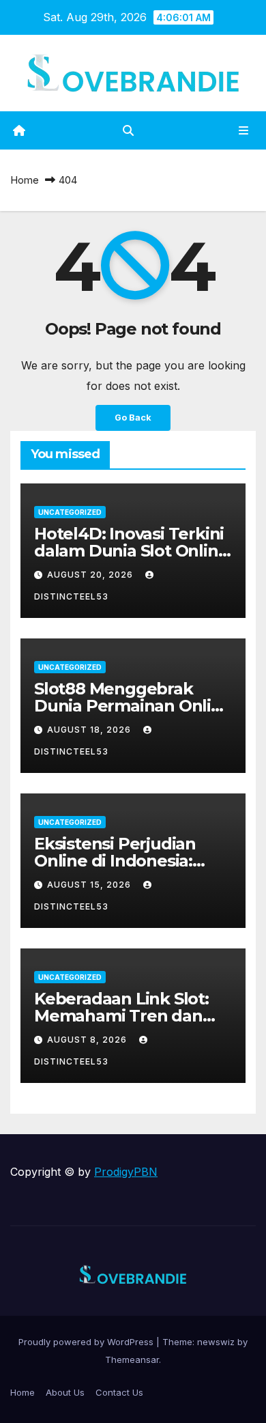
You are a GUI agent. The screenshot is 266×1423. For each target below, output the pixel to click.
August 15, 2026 (90, 884)
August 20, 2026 (91, 574)
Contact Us (119, 1392)
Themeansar (132, 1359)
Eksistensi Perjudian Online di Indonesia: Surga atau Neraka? (115, 861)
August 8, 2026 (88, 1039)
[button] (128, 130)
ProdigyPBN (126, 1172)
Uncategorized (70, 512)
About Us (65, 1392)
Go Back (133, 417)
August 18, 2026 (90, 729)
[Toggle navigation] (244, 130)
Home (24, 179)
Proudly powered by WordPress (87, 1341)
